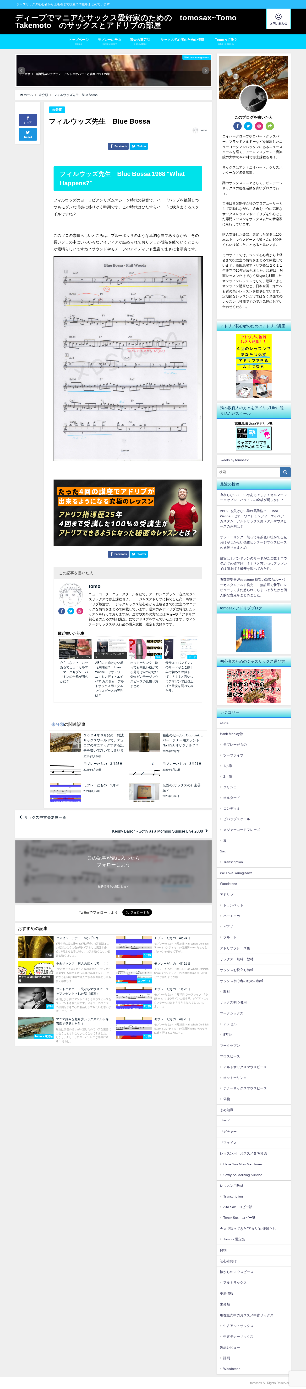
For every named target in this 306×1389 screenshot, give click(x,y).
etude (224, 723)
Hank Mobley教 (231, 733)
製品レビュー (230, 1347)
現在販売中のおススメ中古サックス (246, 1315)
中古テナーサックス (238, 1336)
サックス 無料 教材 (236, 959)
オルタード (231, 797)
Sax (223, 851)
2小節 (227, 776)
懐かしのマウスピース (236, 1271)
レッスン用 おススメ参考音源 (243, 1153)
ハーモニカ (231, 916)
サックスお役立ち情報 (236, 970)
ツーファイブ (233, 755)
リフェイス (228, 1142)
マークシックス (231, 1013)
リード (225, 1120)
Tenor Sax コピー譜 (239, 1217)
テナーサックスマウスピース (245, 1088)
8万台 (227, 1034)
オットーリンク (235, 1077)
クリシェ (230, 787)
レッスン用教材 (231, 1185)
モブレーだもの (235, 744)
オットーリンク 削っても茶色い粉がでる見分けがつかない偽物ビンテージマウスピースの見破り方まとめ (253, 542)
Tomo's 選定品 (234, 1239)
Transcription (233, 862)
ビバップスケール (236, 819)
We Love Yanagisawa (236, 873)
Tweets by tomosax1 (234, 460)
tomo (204, 130)
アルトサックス (235, 1282)
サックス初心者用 (233, 1002)
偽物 (226, 1099)
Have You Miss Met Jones (242, 1164)
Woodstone (228, 883)
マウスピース (230, 1056)
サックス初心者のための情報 (184, 39)
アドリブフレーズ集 (235, 948)
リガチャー (228, 1131)
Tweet (28, 137)
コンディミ (231, 808)
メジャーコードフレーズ (241, 829)
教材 (226, 991)
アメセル (230, 1024)
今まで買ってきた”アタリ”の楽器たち (248, 1228)
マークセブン (230, 1045)
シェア (28, 122)
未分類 (57, 109)
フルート (230, 937)
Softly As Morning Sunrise (242, 1175)
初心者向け (228, 1261)
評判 (226, 1358)
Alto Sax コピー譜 (237, 1207)
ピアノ (228, 926)
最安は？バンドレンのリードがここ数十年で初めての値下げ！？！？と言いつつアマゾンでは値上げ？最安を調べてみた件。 (253, 563)
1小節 (227, 765)
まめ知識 (226, 1110)
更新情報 (226, 1293)
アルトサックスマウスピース (245, 1067)
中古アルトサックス (238, 1325)
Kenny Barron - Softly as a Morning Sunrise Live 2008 (157, 831)
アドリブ (226, 894)
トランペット (233, 905)
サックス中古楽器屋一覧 (45, 817)
